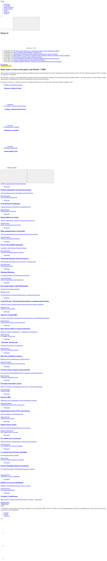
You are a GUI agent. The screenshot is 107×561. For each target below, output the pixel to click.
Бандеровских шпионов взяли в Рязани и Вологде (28, 57)
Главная (6, 513)
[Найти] (26, 23)
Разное (6, 514)
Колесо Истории (8, 7)
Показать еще (4, 504)
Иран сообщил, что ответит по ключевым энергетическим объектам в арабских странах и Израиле (42, 55)
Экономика (7, 5)
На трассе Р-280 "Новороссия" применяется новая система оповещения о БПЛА (37, 51)
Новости (6, 13)
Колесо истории (11, 167)
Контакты (7, 516)
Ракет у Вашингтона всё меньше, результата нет (27, 52)
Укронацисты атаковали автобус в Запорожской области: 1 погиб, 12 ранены (36, 54)
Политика (7, 4)
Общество (7, 12)
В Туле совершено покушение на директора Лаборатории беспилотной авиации (36, 58)
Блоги (5, 10)
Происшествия (8, 8)
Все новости (4, 64)
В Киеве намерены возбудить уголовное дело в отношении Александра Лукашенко (37, 61)
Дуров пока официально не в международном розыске (29, 60)
